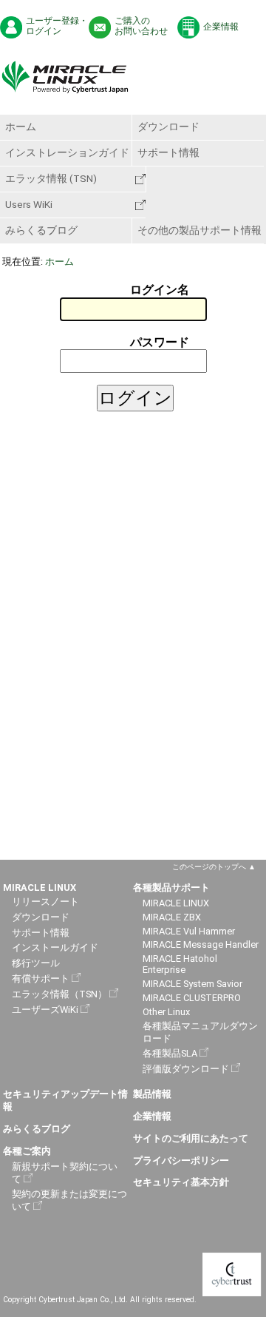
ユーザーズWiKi (45, 1009)
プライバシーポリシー (181, 1160)
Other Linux (166, 1011)
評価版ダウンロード (186, 1068)
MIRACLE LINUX (176, 903)
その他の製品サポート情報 (199, 230)
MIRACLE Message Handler (201, 944)
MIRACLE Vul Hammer (189, 931)
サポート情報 (168, 152)
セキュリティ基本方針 (181, 1182)
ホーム (20, 126)
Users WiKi (28, 204)
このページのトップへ (209, 867)
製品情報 (152, 1093)
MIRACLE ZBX (172, 917)
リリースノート (45, 901)
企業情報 (221, 26)
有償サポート (40, 978)
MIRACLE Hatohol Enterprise (180, 964)
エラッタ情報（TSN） (59, 994)
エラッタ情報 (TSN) (51, 178)
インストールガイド (55, 947)
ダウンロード (168, 126)
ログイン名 (159, 290)
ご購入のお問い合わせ (141, 26)
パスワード (159, 342)
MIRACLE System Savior (192, 983)
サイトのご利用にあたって (190, 1138)
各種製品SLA (170, 1053)
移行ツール (36, 963)
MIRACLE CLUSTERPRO (192, 997)
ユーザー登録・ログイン (57, 26)
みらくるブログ (41, 230)
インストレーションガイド (67, 152)
